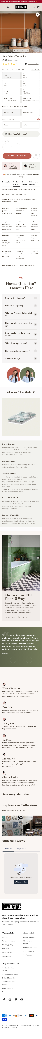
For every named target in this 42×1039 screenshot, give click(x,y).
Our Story (5, 937)
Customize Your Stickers (8, 969)
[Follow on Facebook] (3, 999)
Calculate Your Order (10, 974)
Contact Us (27, 955)
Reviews (5, 949)
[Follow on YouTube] (21, 999)
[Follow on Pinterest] (15, 999)
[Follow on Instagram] (9, 999)
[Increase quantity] (17, 146)
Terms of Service (8, 941)
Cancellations (28, 951)
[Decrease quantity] (5, 146)
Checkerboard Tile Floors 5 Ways (19, 596)
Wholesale (6, 956)
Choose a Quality (14, 106)
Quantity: (5, 141)
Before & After (7, 988)
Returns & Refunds (30, 947)
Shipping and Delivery (28, 942)
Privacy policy (7, 945)
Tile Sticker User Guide (8, 983)
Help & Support (29, 937)
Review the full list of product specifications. (19, 265)
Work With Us (7, 952)
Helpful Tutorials (8, 978)
